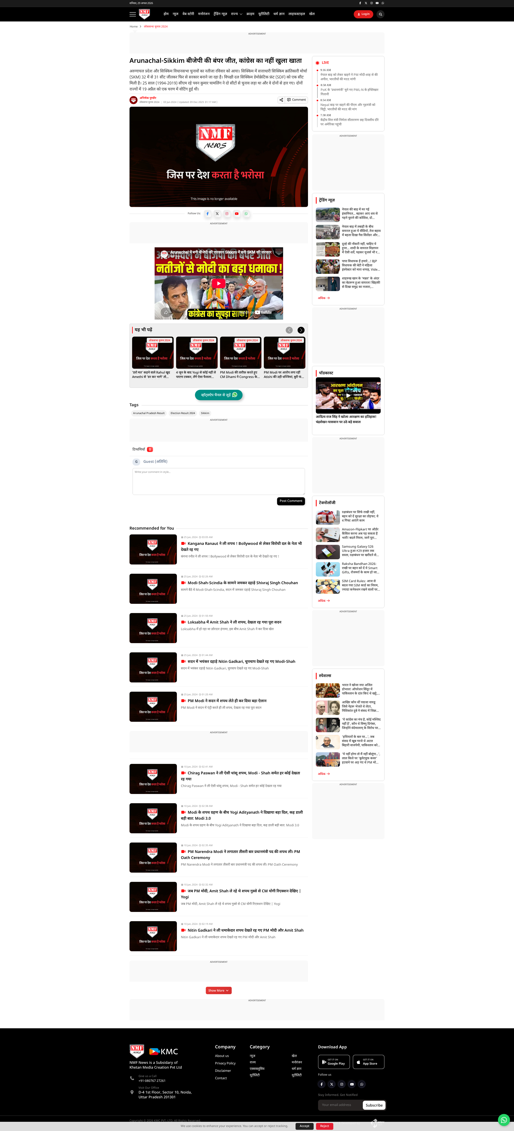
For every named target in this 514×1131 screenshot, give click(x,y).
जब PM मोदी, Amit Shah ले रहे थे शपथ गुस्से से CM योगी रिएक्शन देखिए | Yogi (241, 894)
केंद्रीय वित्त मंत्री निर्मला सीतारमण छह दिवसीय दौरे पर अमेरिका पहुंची (349, 122)
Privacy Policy (225, 1063)
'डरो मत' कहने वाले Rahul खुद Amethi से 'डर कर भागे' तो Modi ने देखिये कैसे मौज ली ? (151, 375)
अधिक (322, 298)
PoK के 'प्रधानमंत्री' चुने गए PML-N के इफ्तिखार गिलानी (349, 92)
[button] (301, 330)
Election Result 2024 (183, 413)
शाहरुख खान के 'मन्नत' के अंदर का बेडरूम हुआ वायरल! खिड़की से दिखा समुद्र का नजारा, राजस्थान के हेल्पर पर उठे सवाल (361, 283)
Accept (304, 1126)
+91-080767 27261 (152, 1081)
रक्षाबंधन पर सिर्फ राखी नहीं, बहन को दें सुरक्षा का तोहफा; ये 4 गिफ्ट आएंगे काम (360, 516)
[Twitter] (217, 213)
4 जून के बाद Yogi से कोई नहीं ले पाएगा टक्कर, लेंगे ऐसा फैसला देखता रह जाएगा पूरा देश (196, 375)
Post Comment (291, 501)
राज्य (253, 1062)
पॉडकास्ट (326, 373)
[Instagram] (226, 213)
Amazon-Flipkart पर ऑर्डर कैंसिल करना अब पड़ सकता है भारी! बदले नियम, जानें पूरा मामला (360, 534)
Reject (324, 1126)
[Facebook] (207, 213)
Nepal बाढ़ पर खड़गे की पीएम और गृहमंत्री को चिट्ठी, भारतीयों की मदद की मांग (347, 107)
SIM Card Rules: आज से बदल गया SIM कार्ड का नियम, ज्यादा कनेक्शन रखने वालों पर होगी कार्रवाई (360, 585)
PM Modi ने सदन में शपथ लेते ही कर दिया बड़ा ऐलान (226, 701)
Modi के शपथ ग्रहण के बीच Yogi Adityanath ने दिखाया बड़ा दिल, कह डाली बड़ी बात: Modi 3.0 (242, 815)
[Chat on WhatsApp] (504, 1120)
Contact (221, 1078)
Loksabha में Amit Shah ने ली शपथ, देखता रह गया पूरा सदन (233, 622)
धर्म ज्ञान (296, 1069)
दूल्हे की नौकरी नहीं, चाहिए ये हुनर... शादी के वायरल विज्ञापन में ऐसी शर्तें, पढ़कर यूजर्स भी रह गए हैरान (360, 248)
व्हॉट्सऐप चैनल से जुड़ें (216, 395)
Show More (216, 991)
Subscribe (374, 1105)
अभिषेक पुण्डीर (148, 98)
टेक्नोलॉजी (327, 503)
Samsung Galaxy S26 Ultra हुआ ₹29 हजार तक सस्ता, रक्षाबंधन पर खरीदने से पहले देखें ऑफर (359, 551)
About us (222, 1056)
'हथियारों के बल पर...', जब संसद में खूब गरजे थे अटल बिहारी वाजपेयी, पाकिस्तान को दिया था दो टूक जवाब (359, 741)
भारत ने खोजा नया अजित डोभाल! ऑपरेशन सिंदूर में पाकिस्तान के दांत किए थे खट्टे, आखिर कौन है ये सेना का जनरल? (359, 689)
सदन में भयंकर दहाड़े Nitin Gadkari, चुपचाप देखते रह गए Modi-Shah (240, 661)
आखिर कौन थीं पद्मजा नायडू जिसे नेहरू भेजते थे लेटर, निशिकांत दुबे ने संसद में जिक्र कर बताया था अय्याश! (359, 707)
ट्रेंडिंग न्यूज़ (327, 200)
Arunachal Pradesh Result (149, 413)
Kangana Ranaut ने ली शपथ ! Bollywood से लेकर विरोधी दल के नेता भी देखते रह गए (241, 546)
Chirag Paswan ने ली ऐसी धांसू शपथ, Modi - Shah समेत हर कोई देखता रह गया (240, 776)
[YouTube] (236, 213)
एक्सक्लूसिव (257, 1069)
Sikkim (205, 413)
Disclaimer (223, 1071)
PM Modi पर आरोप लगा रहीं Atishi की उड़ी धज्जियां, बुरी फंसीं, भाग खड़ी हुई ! (284, 375)
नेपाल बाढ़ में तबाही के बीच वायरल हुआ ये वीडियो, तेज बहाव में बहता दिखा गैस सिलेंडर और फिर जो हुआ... (361, 231)
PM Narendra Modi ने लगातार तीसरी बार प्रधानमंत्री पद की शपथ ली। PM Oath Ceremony (240, 855)
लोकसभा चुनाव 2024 (149, 102)
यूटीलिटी (255, 1075)
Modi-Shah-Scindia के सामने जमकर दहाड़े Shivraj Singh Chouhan (242, 583)
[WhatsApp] (246, 213)
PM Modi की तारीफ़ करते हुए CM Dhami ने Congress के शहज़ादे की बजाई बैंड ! (238, 375)
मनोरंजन (297, 1062)
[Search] (380, 14)
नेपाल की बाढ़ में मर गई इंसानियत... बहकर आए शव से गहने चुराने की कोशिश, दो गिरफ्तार (360, 214)
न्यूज (252, 1056)
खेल (294, 1056)
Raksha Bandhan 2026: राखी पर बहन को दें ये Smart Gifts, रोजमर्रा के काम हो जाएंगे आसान (361, 568)
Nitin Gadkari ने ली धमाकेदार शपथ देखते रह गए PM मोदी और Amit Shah (245, 930)
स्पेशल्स (325, 676)
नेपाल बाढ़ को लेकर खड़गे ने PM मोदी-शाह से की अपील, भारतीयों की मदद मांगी (349, 77)
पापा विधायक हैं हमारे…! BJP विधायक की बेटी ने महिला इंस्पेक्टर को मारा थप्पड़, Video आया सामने (360, 265)
